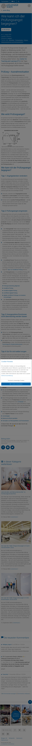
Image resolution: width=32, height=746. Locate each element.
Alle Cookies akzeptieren (16, 384)
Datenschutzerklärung (7, 375)
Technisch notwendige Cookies (16, 380)
